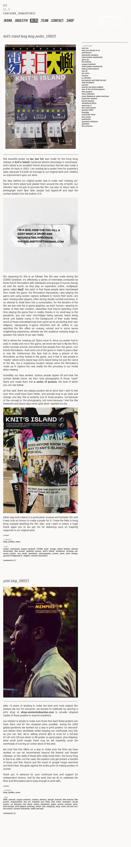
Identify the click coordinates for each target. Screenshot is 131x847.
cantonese (15, 549)
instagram (119, 24)
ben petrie (86, 117)
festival (58, 800)
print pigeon (20, 806)
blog (34, 21)
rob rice (85, 48)
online (36, 804)
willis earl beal (37, 809)
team (44, 21)
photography (45, 553)
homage (85, 112)
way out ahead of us (91, 50)
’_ (29, 36)
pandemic (32, 553)
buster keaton (88, 101)
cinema (35, 800)
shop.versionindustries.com (37, 712)
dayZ (21, 289)
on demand (16, 804)
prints (38, 806)
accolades (102, 24)
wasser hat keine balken (92, 87)
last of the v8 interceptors (93, 89)
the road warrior (89, 108)
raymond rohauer (89, 98)
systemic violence (90, 121)
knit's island (48, 551)
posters (68, 804)
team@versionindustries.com (109, 16)
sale (44, 806)
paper (53, 804)
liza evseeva (87, 126)
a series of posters (45, 381)
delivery (43, 800)
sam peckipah (88, 82)
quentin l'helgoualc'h (12, 556)
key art (27, 802)
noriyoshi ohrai (88, 114)
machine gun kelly (41, 802)
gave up (85, 60)
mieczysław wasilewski (92, 66)
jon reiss (85, 73)
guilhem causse (33, 551)
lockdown (60, 551)
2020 (5, 800)
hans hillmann (88, 94)
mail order (56, 802)
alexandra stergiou (90, 55)
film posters (87, 92)
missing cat (71, 551)
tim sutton (8, 809)
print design (71, 553)
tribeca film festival (90, 69)
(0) (9, 560)
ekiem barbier (63, 549)
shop (70, 21)
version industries (39, 556)
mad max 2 (86, 105)
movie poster (9, 553)
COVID (40, 549)
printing (30, 806)
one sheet (22, 553)
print (62, 553)
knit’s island (22, 162)
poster (55, 553)
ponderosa (86, 53)
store (63, 806)
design (53, 549)
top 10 (84, 71)
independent (16, 802)
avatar (6, 549)
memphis (66, 802)
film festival (68, 800)
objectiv (21, 21)
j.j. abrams (86, 78)
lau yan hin (37, 158)
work (8, 21)
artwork (12, 800)
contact (57, 21)
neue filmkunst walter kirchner (95, 96)
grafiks (11, 542)
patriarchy (86, 119)
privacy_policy (104, 22)
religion (26, 556)
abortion (85, 124)
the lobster (86, 62)
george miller (87, 110)
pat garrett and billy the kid (94, 80)
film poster (19, 551)
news (18, 542)
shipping (51, 806)
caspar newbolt (28, 549)
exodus (85, 85)
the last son (72, 806)
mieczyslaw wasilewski (92, 57)
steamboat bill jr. (89, 103)
